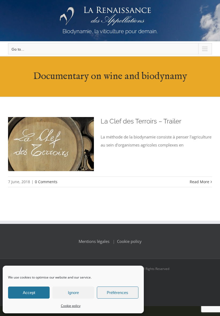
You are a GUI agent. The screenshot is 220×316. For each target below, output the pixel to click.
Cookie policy (70, 305)
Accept (29, 292)
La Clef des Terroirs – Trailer (141, 121)
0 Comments (46, 181)
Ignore (73, 292)
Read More (199, 181)
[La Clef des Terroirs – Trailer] (51, 144)
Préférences (117, 292)
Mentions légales (94, 241)
